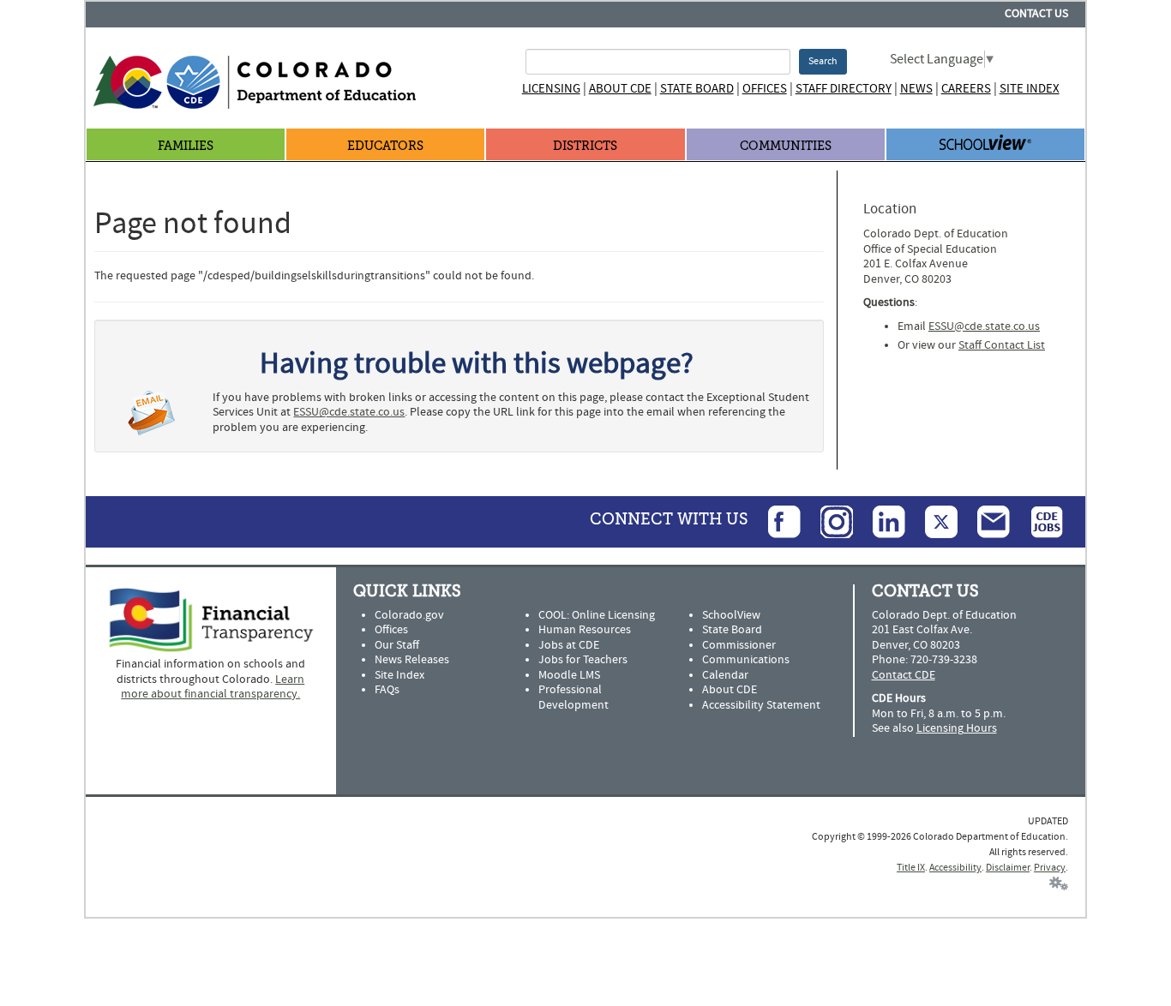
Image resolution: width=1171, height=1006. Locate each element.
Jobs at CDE (568, 645)
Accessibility (955, 867)
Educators (385, 146)
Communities (786, 146)
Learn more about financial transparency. (212, 687)
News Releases (412, 660)
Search (823, 61)
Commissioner (739, 645)
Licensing (551, 89)
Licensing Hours (956, 728)
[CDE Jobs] (1038, 522)
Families (185, 146)
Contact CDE (903, 675)
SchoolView (731, 615)
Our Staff (397, 645)
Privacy (1050, 867)
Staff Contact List (1001, 345)
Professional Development (573, 697)
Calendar (725, 675)
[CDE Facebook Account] (776, 522)
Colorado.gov (409, 615)
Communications (746, 660)
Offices (764, 89)
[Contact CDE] (985, 522)
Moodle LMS (569, 675)
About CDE (620, 89)
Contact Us (1036, 13)
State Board (697, 89)
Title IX (911, 867)
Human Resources (584, 630)
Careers (966, 89)
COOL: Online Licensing (596, 615)
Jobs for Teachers (583, 660)
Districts (585, 146)
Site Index (1030, 89)
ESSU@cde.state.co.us (349, 412)
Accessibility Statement (761, 705)
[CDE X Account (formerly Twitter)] (933, 522)
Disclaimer (1008, 867)
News (916, 89)
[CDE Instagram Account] (828, 522)
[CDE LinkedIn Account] (880, 522)
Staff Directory (844, 89)
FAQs (387, 690)
